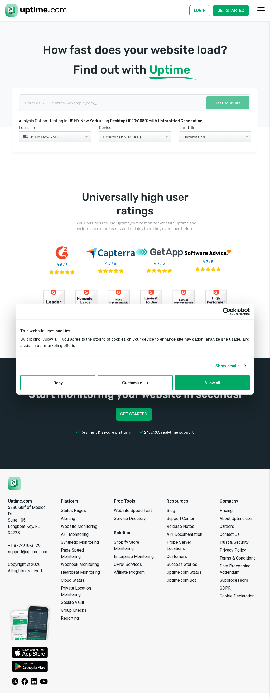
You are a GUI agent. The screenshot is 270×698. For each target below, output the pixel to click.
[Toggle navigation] (261, 10)
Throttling (188, 127)
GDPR (225, 588)
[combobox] (55, 136)
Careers (227, 526)
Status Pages (73, 510)
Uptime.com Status (184, 572)
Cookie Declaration (237, 596)
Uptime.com (20, 501)
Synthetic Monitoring (80, 542)
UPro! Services (128, 564)
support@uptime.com (27, 551)
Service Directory (130, 518)
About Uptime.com (236, 518)
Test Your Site (228, 102)
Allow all (212, 382)
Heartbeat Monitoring (80, 572)
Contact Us (230, 534)
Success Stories (182, 564)
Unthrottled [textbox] (194, 136)
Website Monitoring (79, 526)
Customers (177, 556)
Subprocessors (234, 580)
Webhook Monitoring (80, 564)
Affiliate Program (129, 572)
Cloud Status (72, 580)
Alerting (68, 518)
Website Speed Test (133, 510)
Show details (227, 366)
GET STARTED (133, 414)
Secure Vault (72, 602)
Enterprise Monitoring (134, 556)
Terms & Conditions (238, 558)
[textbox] (55, 137)
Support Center (180, 518)
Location (27, 127)
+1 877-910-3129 (24, 545)
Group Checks (73, 610)
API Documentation (184, 534)
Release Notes (180, 526)
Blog (171, 510)
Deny (58, 382)
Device (105, 127)
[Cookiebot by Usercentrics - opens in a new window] (227, 311)
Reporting (70, 618)
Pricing (226, 510)
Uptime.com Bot (181, 580)
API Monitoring (75, 534)
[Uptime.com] (14, 483)
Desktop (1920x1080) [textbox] (122, 136)
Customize (132, 382)
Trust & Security (234, 542)
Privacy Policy (233, 550)
